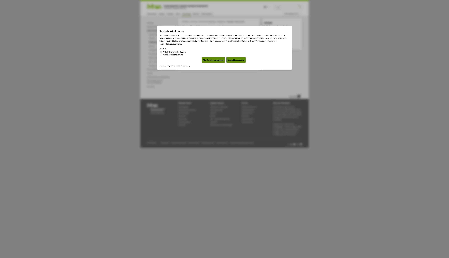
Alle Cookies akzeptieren (213, 59)
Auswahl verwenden (236, 59)
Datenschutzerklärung (174, 43)
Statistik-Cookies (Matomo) (173, 54)
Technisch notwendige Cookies (174, 51)
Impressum (171, 66)
